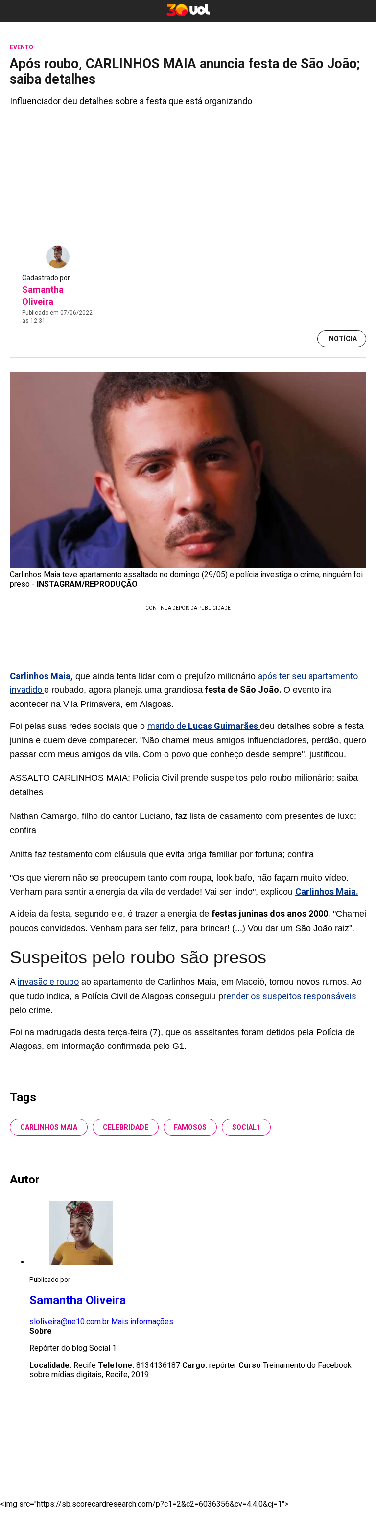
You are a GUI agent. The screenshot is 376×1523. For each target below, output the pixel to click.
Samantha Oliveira (77, 1300)
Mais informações (142, 1321)
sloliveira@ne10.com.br (69, 1321)
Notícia (343, 338)
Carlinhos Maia (48, 1127)
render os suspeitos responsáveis (289, 996)
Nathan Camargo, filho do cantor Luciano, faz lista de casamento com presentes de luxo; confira (183, 823)
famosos (190, 1127)
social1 (246, 1127)
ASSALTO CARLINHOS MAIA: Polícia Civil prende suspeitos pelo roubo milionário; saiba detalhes (184, 785)
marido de (203, 726)
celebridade (125, 1127)
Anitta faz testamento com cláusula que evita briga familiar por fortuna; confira (162, 854)
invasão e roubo (48, 982)
